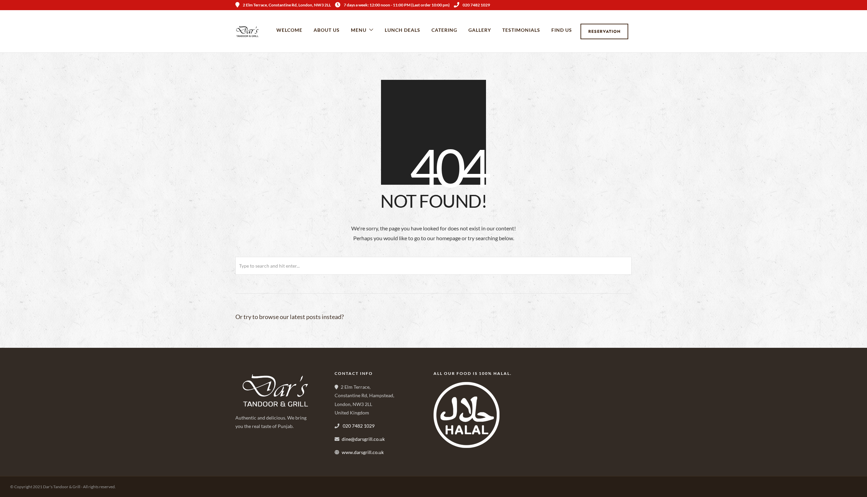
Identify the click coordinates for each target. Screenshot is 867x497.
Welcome (289, 30)
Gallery (479, 30)
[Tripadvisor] (629, 5)
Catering (444, 30)
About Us (327, 30)
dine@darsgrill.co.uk (363, 439)
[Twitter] (258, 450)
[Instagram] (620, 5)
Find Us (561, 30)
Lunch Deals (402, 30)
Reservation (604, 31)
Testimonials (521, 30)
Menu (358, 30)
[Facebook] (243, 450)
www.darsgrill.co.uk (363, 452)
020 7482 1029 (476, 4)
